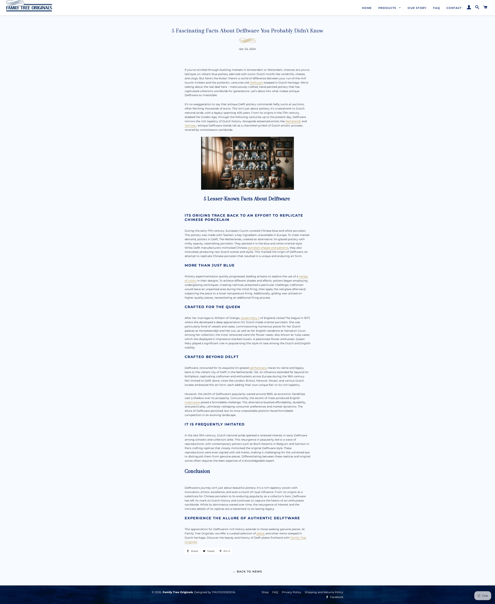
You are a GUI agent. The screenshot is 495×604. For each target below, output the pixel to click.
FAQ (436, 8)
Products (388, 8)
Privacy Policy (291, 592)
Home (367, 8)
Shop (265, 592)
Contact (454, 8)
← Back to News (247, 571)
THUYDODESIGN (223, 592)
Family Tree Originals (178, 592)
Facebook (336, 597)
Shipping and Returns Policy (324, 592)
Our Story (417, 8)
